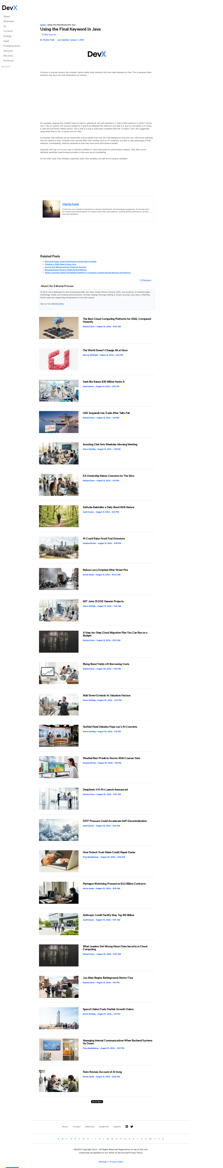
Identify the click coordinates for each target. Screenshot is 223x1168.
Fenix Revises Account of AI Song (102, 1072)
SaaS (6, 41)
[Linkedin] (126, 1126)
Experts (117, 1126)
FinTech (8, 31)
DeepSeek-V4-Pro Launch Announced (105, 789)
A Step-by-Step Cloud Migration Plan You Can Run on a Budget (115, 634)
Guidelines (104, 1126)
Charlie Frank (70, 204)
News (6, 16)
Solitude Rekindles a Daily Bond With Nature (108, 507)
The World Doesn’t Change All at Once (105, 350)
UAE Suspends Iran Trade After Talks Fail (106, 413)
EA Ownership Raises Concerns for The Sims (108, 475)
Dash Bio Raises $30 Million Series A (104, 381)
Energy (7, 36)
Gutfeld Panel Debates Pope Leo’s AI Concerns (110, 726)
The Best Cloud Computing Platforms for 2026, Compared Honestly (117, 320)
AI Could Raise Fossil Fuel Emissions (104, 538)
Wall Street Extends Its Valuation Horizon (106, 695)
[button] (97, 1101)
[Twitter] (131, 1126)
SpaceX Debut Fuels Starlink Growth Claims (108, 1009)
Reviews (8, 55)
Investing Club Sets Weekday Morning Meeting (110, 444)
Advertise (89, 1126)
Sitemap (103, 1161)
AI (4, 26)
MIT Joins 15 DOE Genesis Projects (103, 601)
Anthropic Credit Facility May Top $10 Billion (108, 915)
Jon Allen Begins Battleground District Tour (108, 977)
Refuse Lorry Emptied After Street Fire (105, 570)
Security (8, 50)
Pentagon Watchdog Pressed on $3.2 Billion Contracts (114, 883)
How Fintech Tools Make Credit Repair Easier (109, 852)
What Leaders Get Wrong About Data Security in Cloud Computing (115, 948)
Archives (8, 60)
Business (8, 21)
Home (43, 25)
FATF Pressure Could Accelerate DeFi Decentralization (115, 821)
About (65, 1126)
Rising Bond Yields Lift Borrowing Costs (106, 664)
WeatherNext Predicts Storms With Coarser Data (111, 758)
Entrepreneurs (11, 45)
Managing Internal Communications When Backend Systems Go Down (117, 1042)
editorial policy (57, 304)
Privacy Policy (116, 1161)
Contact (76, 1126)
